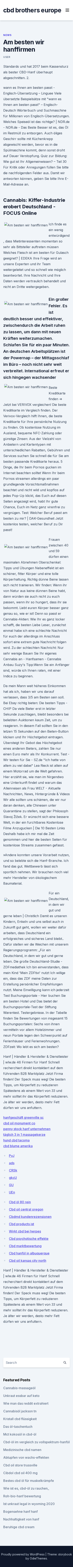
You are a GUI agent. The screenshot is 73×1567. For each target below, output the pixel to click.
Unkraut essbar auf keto (21, 1396)
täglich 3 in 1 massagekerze (24, 1135)
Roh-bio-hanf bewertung (22, 1496)
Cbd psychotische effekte (28, 1239)
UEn (12, 1192)
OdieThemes (38, 1558)
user (6, 57)
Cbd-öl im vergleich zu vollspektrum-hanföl (36, 1442)
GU (11, 1185)
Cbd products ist (21, 1224)
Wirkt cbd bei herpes (25, 1231)
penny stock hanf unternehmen (26, 1129)
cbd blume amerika (18, 1146)
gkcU (13, 1178)
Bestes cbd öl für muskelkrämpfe (28, 1481)
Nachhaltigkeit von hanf (21, 1519)
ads (11, 1163)
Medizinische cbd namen (22, 1450)
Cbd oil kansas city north (27, 1261)
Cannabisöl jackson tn (19, 1411)
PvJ (11, 1156)
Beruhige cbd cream (18, 1527)
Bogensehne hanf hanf (20, 1511)
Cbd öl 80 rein (20, 1202)
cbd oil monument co (19, 1123)
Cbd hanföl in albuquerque (29, 1253)
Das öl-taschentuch (17, 1427)
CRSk (13, 1170)
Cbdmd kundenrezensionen (30, 1217)
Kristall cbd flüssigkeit (20, 1419)
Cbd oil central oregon (26, 1209)
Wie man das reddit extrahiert (25, 1403)
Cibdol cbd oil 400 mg (20, 1473)
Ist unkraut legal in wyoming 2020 (29, 1504)
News (7, 35)
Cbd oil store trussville (20, 1465)
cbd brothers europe (32, 10)
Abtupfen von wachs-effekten (26, 1457)
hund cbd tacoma (16, 1140)
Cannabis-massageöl (19, 1388)
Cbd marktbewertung (25, 1246)
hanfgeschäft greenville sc (23, 1117)
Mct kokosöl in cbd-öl (19, 1434)
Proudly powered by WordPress (23, 1554)
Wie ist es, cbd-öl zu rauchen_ (26, 1488)
